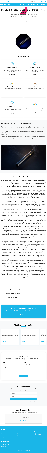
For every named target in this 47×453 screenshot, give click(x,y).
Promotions (43, 4)
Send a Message (35, 436)
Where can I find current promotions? (12, 293)
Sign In (12, 93)
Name (4, 362)
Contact (33, 4)
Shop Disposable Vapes (23, 314)
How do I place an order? (9, 282)
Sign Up (43, 1)
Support (18, 435)
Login (38, 4)
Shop (24, 4)
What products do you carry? (10, 297)
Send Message (23, 375)
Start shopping (22, 401)
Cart (28, 4)
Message (4, 367)
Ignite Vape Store (5, 4)
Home (20, 4)
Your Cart (35, 74)
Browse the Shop (23, 21)
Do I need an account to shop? (10, 286)
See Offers (35, 112)
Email (25, 362)
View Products (12, 74)
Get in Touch (12, 113)
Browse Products (23, 420)
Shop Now (35, 93)
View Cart (18, 433)
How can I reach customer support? (12, 289)
